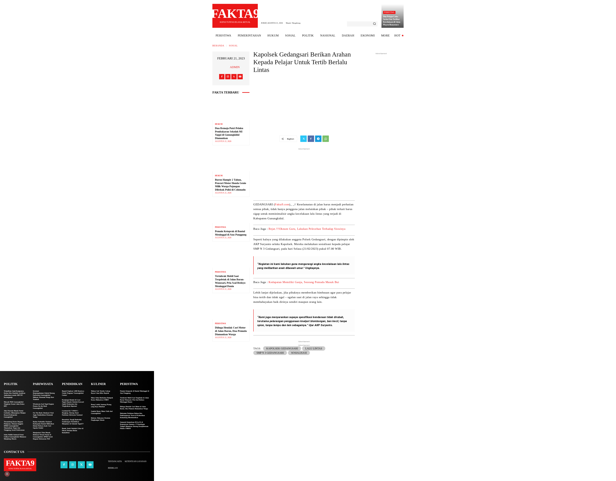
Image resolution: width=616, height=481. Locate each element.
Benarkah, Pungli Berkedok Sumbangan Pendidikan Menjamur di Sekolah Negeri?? (73, 422)
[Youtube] (240, 76)
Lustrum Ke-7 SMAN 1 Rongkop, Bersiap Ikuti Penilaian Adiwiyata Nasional (72, 413)
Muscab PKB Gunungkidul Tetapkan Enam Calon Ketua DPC (14, 404)
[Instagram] (228, 76)
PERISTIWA (389, 12)
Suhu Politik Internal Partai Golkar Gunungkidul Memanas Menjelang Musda (15, 437)
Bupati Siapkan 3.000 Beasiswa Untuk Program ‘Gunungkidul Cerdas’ (73, 393)
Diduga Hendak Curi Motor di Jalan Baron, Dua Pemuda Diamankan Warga (231, 331)
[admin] (226, 67)
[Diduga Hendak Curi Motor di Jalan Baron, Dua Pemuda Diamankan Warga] (230, 308)
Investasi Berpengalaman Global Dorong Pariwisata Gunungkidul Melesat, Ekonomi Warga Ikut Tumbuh (44, 395)
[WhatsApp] (325, 139)
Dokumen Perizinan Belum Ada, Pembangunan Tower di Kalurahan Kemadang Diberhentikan (132, 415)
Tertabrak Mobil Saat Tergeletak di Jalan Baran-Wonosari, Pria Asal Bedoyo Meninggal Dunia (134, 400)
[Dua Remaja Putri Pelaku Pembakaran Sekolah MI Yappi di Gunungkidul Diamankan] (230, 109)
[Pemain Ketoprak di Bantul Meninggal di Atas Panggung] (230, 212)
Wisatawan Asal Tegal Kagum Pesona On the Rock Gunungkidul (43, 406)
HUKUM (218, 124)
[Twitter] (234, 76)
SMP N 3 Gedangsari (270, 352)
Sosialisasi (299, 352)
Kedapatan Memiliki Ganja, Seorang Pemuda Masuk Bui (304, 282)
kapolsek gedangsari (282, 348)
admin (235, 67)
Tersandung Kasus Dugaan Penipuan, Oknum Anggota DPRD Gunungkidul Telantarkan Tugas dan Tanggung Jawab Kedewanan (14, 426)
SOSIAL (233, 45)
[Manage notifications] (7, 474)
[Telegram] (318, 139)
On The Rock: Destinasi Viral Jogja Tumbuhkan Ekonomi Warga (43, 415)
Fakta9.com (282, 204)
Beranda (218, 45)
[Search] (374, 23)
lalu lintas (313, 348)
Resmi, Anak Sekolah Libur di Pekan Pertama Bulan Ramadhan (72, 430)
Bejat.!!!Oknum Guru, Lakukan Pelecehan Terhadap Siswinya (307, 228)
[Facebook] (221, 76)
